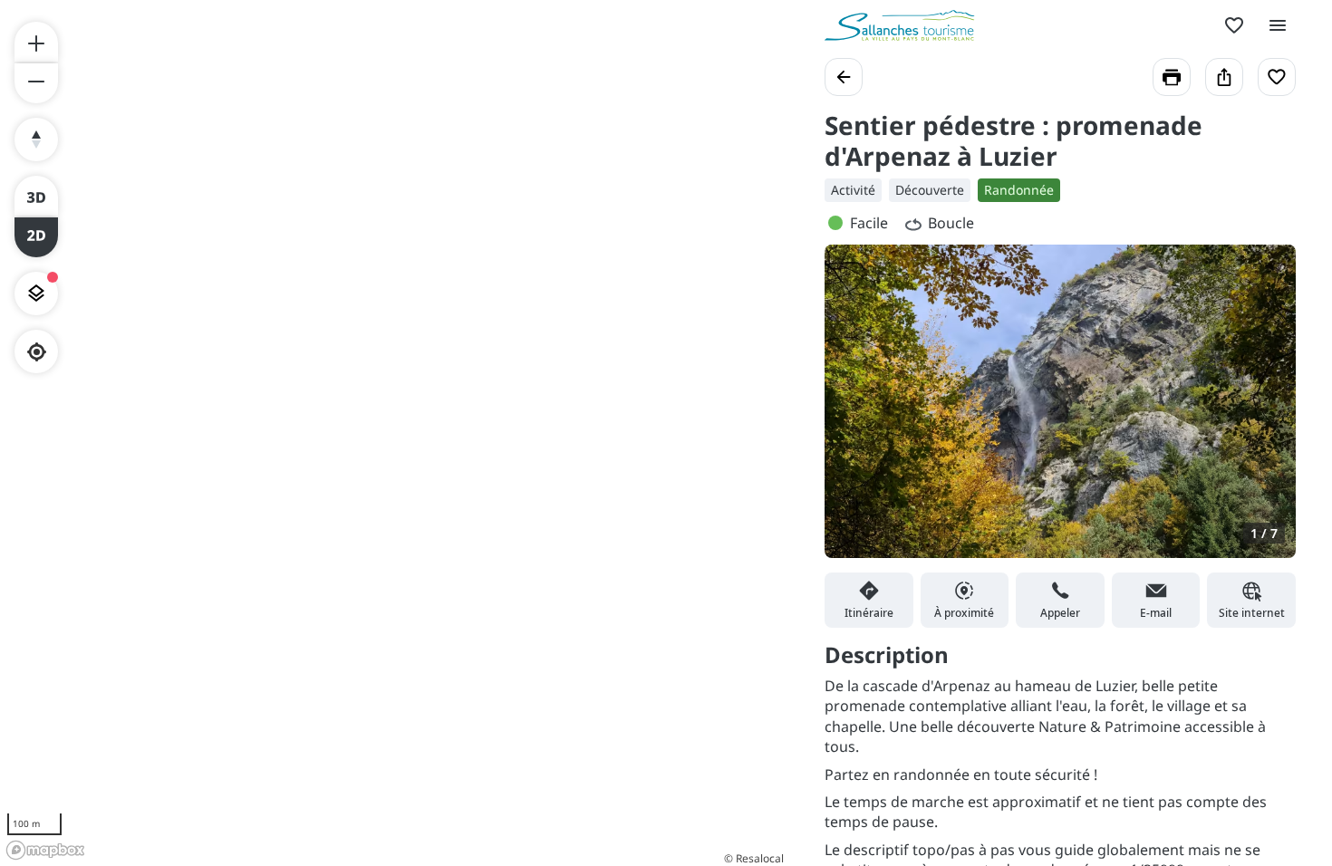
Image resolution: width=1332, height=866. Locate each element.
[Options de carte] (36, 293)
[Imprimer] (1172, 77)
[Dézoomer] (36, 83)
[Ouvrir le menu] (1278, 25)
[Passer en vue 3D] (36, 196)
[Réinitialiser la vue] (36, 139)
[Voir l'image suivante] (1263, 412)
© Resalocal (754, 858)
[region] (394, 433)
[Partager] (1224, 77)
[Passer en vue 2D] (36, 237)
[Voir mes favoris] (1234, 25)
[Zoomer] (36, 42)
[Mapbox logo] (45, 850)
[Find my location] (37, 352)
